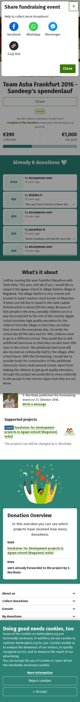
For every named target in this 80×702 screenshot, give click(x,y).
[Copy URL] (13, 45)
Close (67, 68)
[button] (13, 26)
